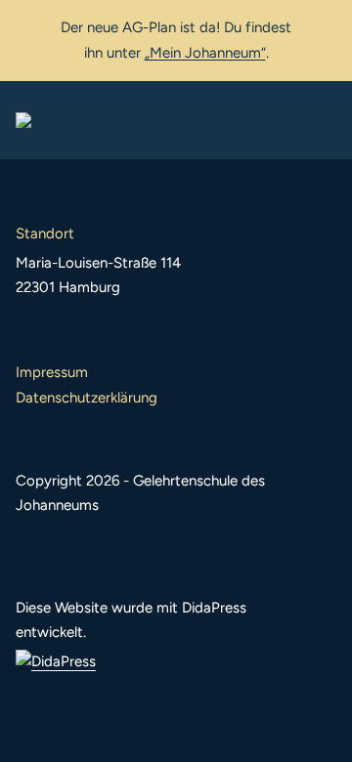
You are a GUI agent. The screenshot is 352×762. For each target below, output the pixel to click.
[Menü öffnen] (320, 120)
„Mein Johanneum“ (205, 53)
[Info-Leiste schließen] (322, 26)
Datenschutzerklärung (86, 397)
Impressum (52, 372)
